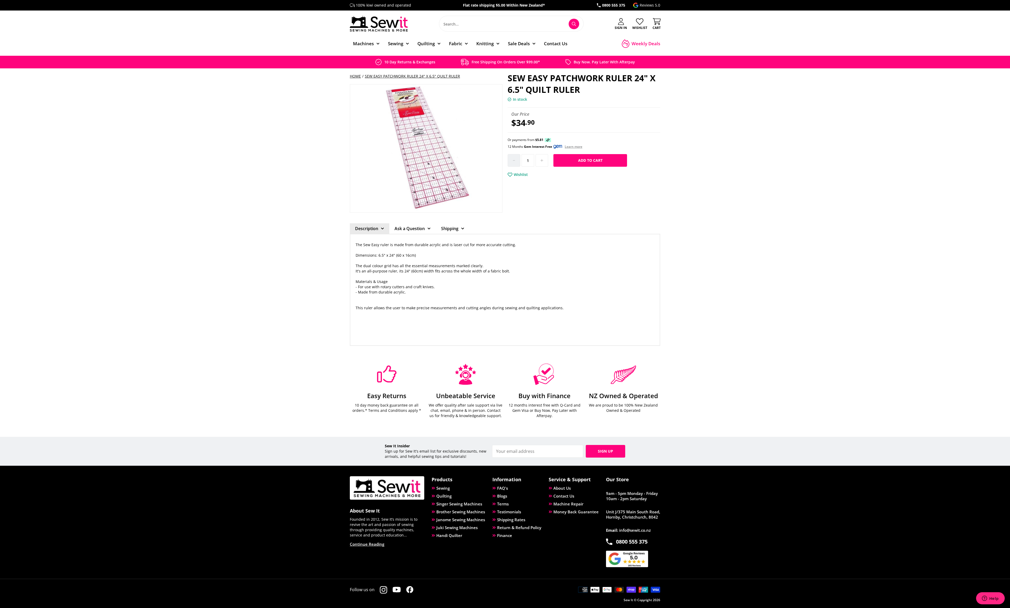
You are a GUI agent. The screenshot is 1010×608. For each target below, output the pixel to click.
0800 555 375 (613, 5)
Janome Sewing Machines (460, 519)
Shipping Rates (511, 519)
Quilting (444, 496)
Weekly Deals (646, 43)
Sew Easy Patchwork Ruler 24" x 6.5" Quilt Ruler (412, 76)
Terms (503, 503)
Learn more (573, 147)
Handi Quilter (449, 535)
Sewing (443, 488)
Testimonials (509, 511)
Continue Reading (367, 544)
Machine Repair (568, 503)
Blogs (502, 496)
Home (355, 76)
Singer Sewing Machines (459, 503)
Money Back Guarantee (576, 511)
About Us (562, 488)
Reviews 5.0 (650, 5)
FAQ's (502, 488)
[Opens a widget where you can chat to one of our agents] (990, 598)
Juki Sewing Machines (457, 527)
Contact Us (563, 496)
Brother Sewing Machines (460, 511)
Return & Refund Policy (519, 527)
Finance (504, 535)
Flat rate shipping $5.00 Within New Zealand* (504, 5)
